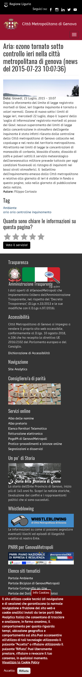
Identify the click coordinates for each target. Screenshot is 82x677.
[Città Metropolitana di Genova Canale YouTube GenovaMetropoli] (75, 9)
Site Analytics (17, 369)
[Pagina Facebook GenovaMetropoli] (50, 9)
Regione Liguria (20, 4)
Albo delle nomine (21, 418)
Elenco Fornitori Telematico (27, 428)
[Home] (11, 24)
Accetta (9, 671)
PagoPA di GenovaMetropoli (27, 439)
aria (6, 212)
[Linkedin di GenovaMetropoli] (63, 9)
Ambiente (10, 208)
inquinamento (41, 212)
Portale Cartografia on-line (27, 588)
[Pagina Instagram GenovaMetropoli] (57, 9)
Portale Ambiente (20, 578)
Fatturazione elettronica (25, 434)
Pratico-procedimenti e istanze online (35, 444)
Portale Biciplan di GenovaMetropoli (34, 583)
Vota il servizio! (17, 245)
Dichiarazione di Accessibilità (29, 353)
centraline (24, 212)
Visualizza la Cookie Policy (20, 662)
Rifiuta (24, 671)
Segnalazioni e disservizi (25, 449)
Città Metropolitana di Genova (49, 24)
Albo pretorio (17, 423)
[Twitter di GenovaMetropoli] (69, 9)
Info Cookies (41, 593)
